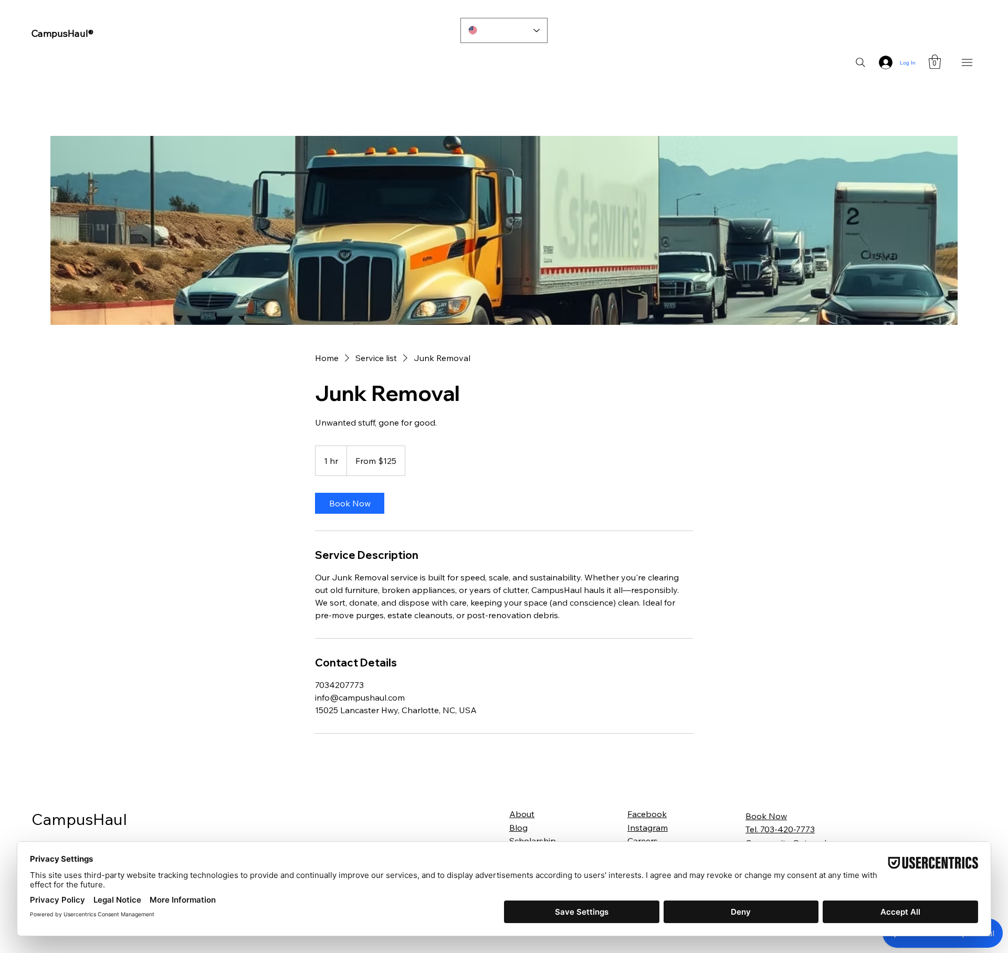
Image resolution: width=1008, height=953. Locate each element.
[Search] (860, 62)
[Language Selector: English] (504, 30)
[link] (349, 503)
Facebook (647, 814)
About (521, 814)
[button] (935, 62)
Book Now (766, 816)
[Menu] (967, 63)
